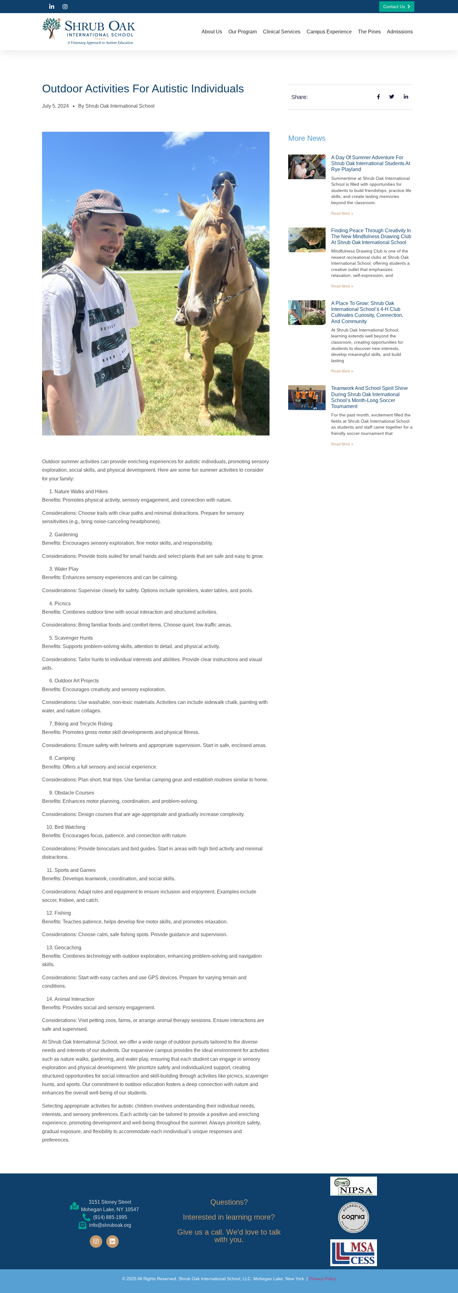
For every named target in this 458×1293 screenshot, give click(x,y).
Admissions (400, 31)
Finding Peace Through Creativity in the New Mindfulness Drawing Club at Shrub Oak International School (371, 236)
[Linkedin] (112, 1241)
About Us (212, 31)
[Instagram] (96, 1241)
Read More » (342, 213)
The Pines (369, 31)
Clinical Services (281, 31)
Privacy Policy (322, 1278)
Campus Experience (329, 31)
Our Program (242, 31)
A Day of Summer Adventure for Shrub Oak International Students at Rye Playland (370, 163)
